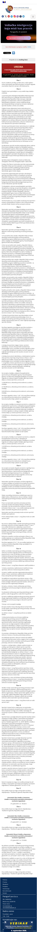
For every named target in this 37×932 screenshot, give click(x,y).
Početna (5, 880)
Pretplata (5, 886)
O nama (5, 882)
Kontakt (5, 893)
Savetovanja (6, 889)
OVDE (29, 47)
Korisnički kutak (7, 891)
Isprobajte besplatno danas (18, 38)
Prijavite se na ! (18, 60)
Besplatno (5, 884)
